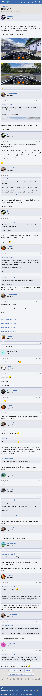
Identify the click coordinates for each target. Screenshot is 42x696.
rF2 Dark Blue (7, 688)
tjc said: (4, 179)
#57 (40, 550)
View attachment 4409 (8, 327)
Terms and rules (13, 691)
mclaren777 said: (7, 104)
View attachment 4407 (8, 319)
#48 (40, 343)
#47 (40, 301)
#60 (40, 650)
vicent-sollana (7, 11)
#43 (40, 141)
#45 (40, 218)
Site (34, 691)
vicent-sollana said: (7, 222)
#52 (40, 413)
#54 (40, 481)
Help (30, 691)
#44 (40, 175)
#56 (40, 535)
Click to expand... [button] (21, 120)
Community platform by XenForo (16, 694)
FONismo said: (6, 459)
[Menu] (2, 2)
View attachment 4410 (8, 331)
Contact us (4, 691)
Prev (14, 671)
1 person (6, 88)
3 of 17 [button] (21, 671)
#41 (40, 23)
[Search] (40, 2)
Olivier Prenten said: (8, 439)
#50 (40, 374)
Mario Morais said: (7, 625)
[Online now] (5, 477)
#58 (40, 582)
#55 (40, 496)
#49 (40, 358)
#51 (40, 397)
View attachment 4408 (8, 323)
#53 (40, 430)
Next (27, 671)
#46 (40, 254)
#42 (40, 100)
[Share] (37, 23)
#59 (40, 621)
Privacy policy (24, 691)
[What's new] (36, 2)
